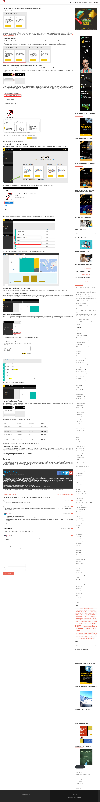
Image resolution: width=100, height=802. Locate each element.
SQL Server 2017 (79, 561)
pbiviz (77, 489)
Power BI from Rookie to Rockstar (22, 489)
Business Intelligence (80, 380)
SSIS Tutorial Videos (80, 575)
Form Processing (79, 453)
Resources (85, 2)
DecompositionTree (80, 430)
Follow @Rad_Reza (86, 274)
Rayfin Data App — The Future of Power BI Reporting (86, 298)
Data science (84, 614)
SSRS (77, 577)
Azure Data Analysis (80, 355)
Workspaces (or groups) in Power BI (61, 30)
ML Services (78, 475)
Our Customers (79, 781)
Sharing (52, 489)
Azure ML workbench (80, 369)
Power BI (14, 489)
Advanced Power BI (88, 608)
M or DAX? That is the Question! (10, 494)
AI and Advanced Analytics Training (83, 774)
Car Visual (78, 382)
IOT (77, 459)
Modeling (81, 623)
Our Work (78, 785)
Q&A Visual (78, 529)
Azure (77, 353)
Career (77, 387)
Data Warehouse (79, 412)
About (91, 2)
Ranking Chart (79, 541)
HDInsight (78, 455)
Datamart (78, 419)
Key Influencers (79, 462)
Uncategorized (79, 597)
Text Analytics (79, 581)
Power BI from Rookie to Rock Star (43, 489)
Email (4, 567)
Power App (78, 495)
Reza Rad (10, 472)
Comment (5, 550)
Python (77, 525)
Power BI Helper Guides (81, 507)
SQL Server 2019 (79, 563)
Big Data (78, 378)
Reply (72, 500)
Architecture (78, 344)
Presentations (79, 520)
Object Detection (79, 484)
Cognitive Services (80, 398)
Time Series (78, 588)
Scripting (78, 550)
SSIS (77, 570)
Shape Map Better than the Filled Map (65, 494)
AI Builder (78, 333)
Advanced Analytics (79, 608)
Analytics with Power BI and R (82, 339)
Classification (79, 394)
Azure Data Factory (80, 358)
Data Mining (78, 405)
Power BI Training (79, 772)
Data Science (78, 407)
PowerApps (78, 518)
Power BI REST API (80, 509)
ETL (77, 439)
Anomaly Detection (80, 342)
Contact (96, 2)
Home (72, 2)
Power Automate (79, 498)
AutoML (78, 349)
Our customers (80, 767)
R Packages (78, 534)
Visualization (78, 599)
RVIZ (77, 545)
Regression (78, 543)
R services (78, 538)
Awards (77, 351)
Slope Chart (78, 554)
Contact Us (78, 788)
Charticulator (79, 389)
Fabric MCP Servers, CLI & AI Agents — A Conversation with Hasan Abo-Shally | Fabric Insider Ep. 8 (86, 307)
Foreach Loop (86, 618)
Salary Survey (79, 547)
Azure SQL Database (80, 371)
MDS (77, 468)
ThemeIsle (79, 797)
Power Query (79, 516)
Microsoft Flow (79, 473)
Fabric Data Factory (80, 446)
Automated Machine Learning (82, 346)
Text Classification (79, 584)
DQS (77, 437)
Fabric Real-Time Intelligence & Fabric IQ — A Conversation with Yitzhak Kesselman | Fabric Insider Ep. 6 (85, 323)
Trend (77, 595)
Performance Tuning (80, 491)
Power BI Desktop (87, 626)
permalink (62, 489)
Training (77, 590)
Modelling (78, 477)
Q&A (77, 527)
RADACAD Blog (79, 783)
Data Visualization (92, 614)
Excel (77, 443)
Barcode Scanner (79, 376)
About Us (78, 770)
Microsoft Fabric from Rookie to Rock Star (84, 621)
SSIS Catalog (78, 572)
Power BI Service (79, 511)
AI (76, 330)
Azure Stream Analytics (80, 373)
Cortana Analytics (79, 401)
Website (4, 569)
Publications (78, 523)
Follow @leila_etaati (86, 281)
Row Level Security (82, 634)
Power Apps (88, 623)
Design (77, 432)
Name (4, 564)
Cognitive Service (79, 396)
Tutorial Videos (82, 638)
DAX (77, 423)
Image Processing (79, 457)
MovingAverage (79, 480)
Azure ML (78, 367)
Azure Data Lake (79, 360)
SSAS (77, 566)
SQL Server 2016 (79, 559)
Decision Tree (79, 425)
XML (77, 602)
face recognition (79, 450)
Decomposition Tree (80, 428)
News (77, 482)
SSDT (77, 568)
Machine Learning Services (81, 466)
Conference (84, 613)
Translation (78, 593)
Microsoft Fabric (79, 471)
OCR (77, 486)
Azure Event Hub (79, 362)
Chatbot (78, 391)
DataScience (78, 421)
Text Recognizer (79, 586)
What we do (78, 2)
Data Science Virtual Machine (82, 410)
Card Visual (78, 385)
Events (77, 441)
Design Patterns (79, 434)
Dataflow (78, 416)
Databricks (78, 414)
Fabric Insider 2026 (80, 448)
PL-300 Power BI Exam (80, 493)
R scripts (78, 536)
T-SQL (77, 579)
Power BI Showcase (80, 514)
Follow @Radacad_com (86, 268)
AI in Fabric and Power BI (81, 335)
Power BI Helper (79, 505)
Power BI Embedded (11, 32)
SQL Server (78, 557)
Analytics (78, 337)
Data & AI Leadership (80, 403)
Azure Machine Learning (81, 364)
